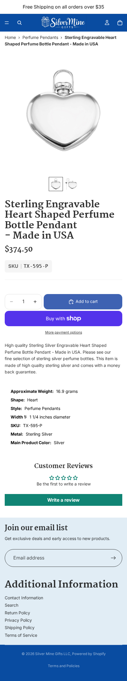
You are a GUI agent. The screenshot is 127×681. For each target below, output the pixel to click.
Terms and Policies (63, 666)
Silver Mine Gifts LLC (52, 654)
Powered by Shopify (89, 654)
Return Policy (17, 612)
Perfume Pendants (40, 37)
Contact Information (24, 597)
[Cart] (119, 22)
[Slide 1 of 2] (55, 184)
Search (11, 605)
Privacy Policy (18, 620)
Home (10, 37)
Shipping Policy (20, 627)
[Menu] (7, 22)
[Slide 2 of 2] (71, 184)
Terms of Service (21, 635)
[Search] (19, 22)
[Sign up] (113, 558)
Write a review (63, 500)
